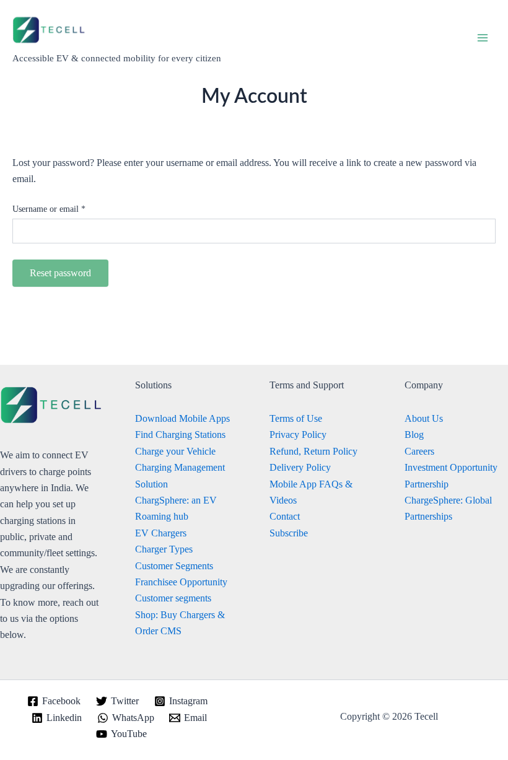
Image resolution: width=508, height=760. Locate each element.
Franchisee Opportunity (181, 582)
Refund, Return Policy (313, 451)
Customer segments (173, 598)
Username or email (64, 208)
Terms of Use (295, 418)
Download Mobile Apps (182, 418)
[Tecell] (49, 30)
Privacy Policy (297, 434)
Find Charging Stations (180, 434)
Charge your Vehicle (175, 451)
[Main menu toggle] (483, 37)
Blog (414, 434)
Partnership (427, 484)
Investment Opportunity (451, 467)
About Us (424, 418)
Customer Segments (174, 566)
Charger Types (164, 549)
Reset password (60, 273)
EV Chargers (160, 533)
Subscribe (288, 533)
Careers (419, 451)
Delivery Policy (300, 467)
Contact (284, 516)
